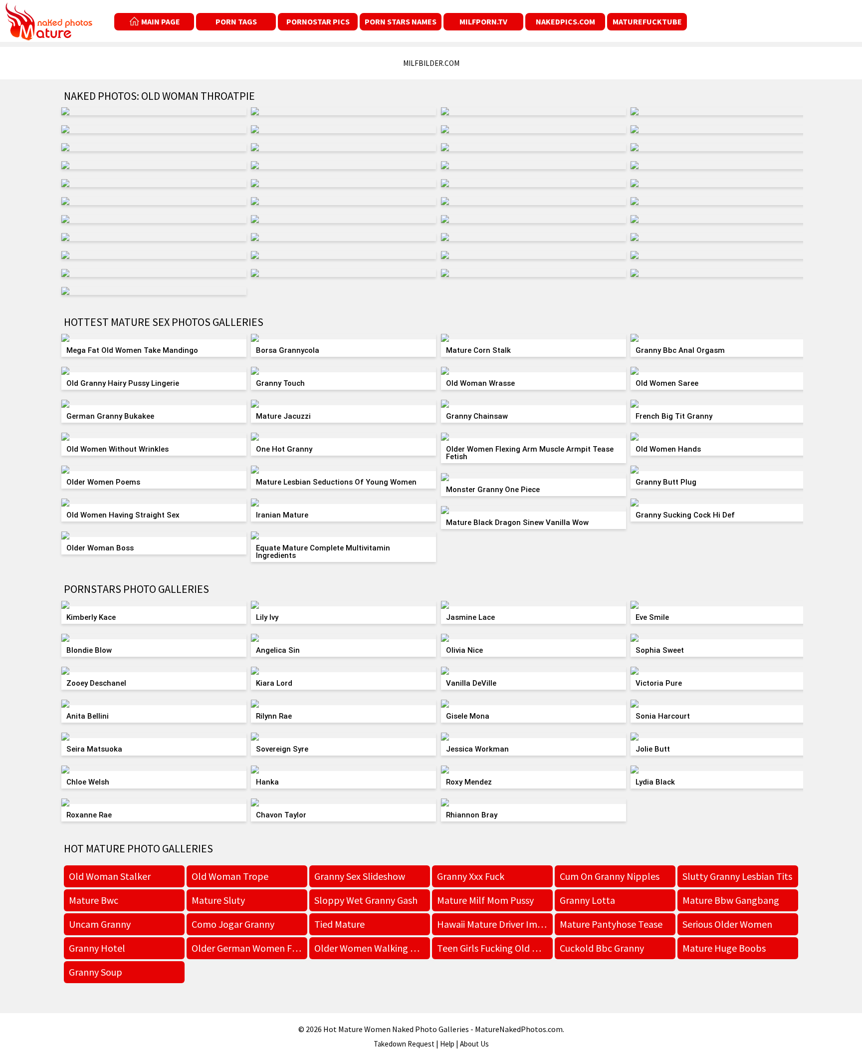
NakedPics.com (565, 21)
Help (447, 1044)
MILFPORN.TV (483, 21)
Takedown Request (404, 1044)
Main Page (160, 21)
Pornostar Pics (318, 21)
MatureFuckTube (647, 21)
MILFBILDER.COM (431, 63)
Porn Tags (236, 21)
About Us (474, 1044)
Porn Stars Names (400, 21)
